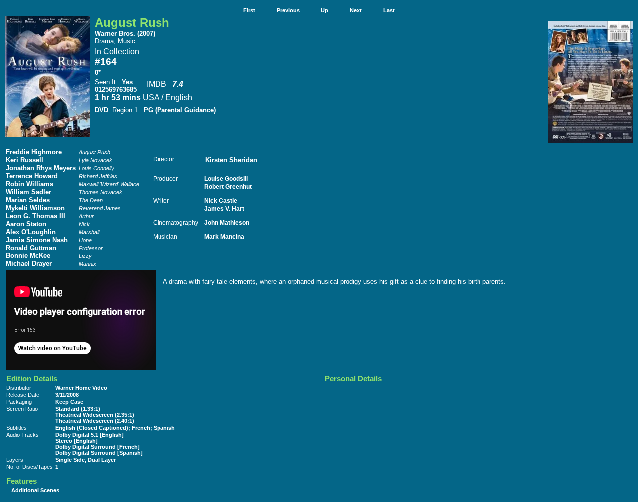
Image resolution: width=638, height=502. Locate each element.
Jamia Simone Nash (37, 240)
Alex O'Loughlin (31, 232)
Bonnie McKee (28, 255)
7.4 (177, 84)
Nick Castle (220, 200)
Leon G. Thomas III (35, 216)
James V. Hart (224, 208)
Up (324, 10)
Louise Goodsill (226, 178)
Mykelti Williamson (35, 208)
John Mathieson (226, 222)
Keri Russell (24, 160)
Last (389, 10)
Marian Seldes (28, 200)
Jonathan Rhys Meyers (41, 168)
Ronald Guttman (31, 247)
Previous (288, 10)
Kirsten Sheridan (231, 160)
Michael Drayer (29, 263)
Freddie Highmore (34, 152)
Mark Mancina (224, 236)
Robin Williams (29, 184)
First (249, 10)
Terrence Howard (32, 176)
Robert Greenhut (228, 186)
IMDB (156, 84)
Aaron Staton (26, 224)
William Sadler (28, 192)
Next (356, 10)
